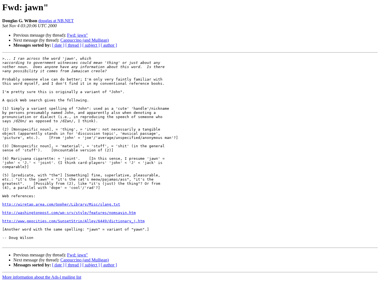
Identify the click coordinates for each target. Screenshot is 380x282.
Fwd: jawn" (77, 35)
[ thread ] (73, 45)
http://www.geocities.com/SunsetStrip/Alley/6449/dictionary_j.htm (73, 221)
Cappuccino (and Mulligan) (84, 40)
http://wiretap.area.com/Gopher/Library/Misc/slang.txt (61, 204)
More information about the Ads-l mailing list (41, 277)
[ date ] (58, 45)
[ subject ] (91, 45)
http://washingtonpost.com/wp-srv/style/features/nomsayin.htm (69, 213)
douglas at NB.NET (56, 20)
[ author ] (109, 45)
